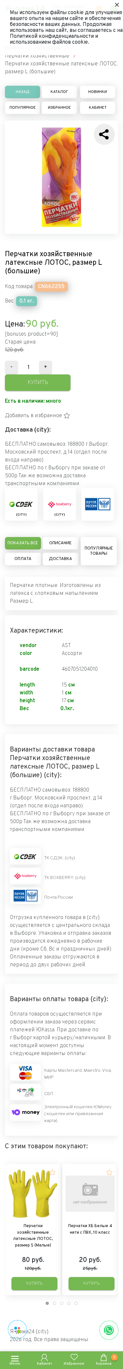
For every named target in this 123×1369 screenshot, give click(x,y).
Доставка (60, 559)
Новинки (97, 92)
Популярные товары (99, 551)
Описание (60, 543)
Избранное (59, 107)
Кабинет (98, 107)
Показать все (23, 543)
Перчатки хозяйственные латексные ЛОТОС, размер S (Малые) (33, 1235)
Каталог (59, 92)
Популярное (23, 107)
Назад (23, 92)
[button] (37, 416)
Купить (38, 382)
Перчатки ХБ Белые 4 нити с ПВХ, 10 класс (90, 1229)
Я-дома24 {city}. (30, 1332)
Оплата (22, 559)
